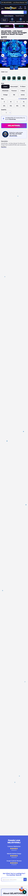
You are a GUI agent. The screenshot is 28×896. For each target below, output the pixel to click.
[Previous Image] (3, 55)
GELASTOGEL (14, 125)
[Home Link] (10, 8)
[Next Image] (25, 55)
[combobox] (12, 12)
